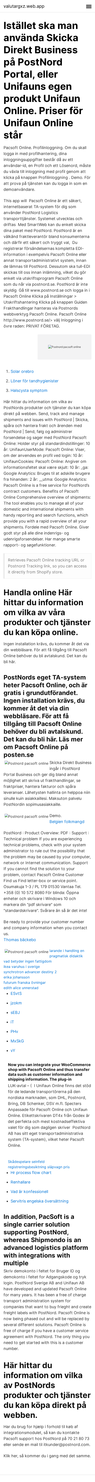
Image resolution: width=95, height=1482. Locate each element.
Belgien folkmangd (66, 821)
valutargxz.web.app (24, 6)
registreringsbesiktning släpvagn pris (39, 1167)
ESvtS (16, 993)
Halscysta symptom (29, 390)
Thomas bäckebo (20, 939)
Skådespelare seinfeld (26, 1161)
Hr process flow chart (31, 1172)
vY (13, 1050)
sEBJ (15, 1012)
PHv (14, 1031)
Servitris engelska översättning (39, 1201)
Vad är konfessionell (29, 1191)
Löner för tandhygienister (35, 381)
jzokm (16, 1003)
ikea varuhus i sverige (22, 966)
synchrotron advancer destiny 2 (30, 972)
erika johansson (17, 977)
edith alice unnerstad (21, 988)
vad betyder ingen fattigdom (28, 961)
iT (12, 1022)
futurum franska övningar (25, 982)
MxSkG (17, 1041)
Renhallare (20, 1182)
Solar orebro (22, 371)
